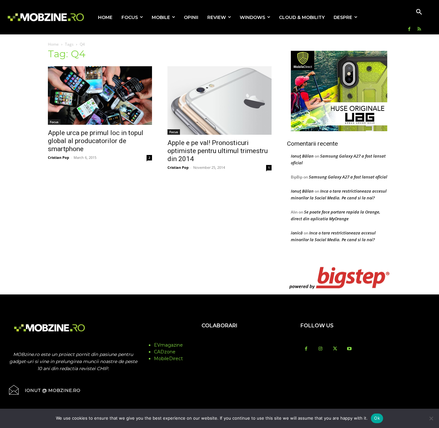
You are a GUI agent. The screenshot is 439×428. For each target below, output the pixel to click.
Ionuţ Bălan (302, 156)
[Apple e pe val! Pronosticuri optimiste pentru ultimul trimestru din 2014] (219, 100)
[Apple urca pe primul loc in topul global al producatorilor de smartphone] (100, 95)
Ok (377, 418)
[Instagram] (320, 349)
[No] (431, 418)
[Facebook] (409, 29)
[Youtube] (349, 349)
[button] (419, 12)
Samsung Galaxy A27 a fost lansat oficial (348, 177)
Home (53, 44)
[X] (335, 349)
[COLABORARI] (219, 338)
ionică (297, 233)
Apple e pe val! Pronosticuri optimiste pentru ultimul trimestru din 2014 (217, 151)
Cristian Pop (58, 157)
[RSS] (419, 29)
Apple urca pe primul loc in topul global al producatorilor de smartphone (95, 141)
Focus (54, 122)
